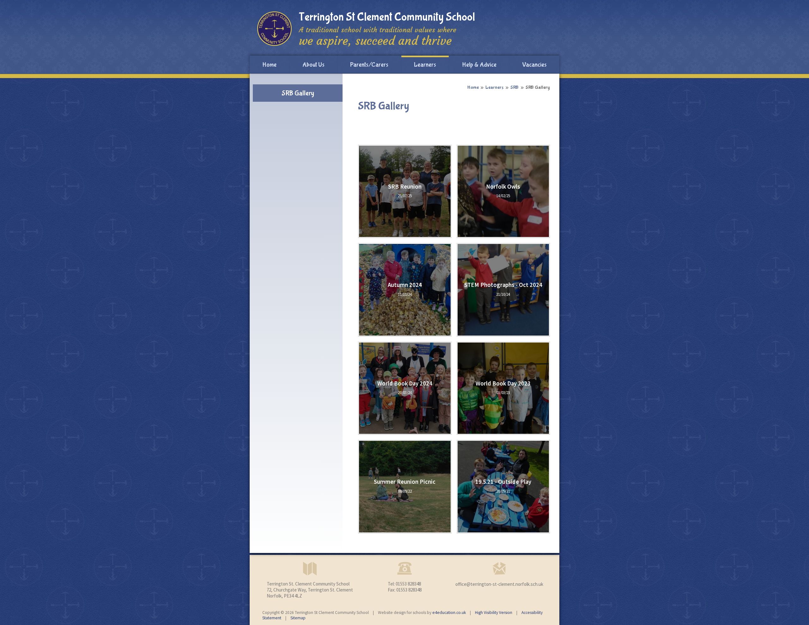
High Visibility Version (493, 612)
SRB (514, 87)
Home (473, 87)
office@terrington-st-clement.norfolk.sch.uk (499, 584)
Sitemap (298, 618)
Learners (494, 87)
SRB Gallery (538, 87)
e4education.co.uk (449, 612)
